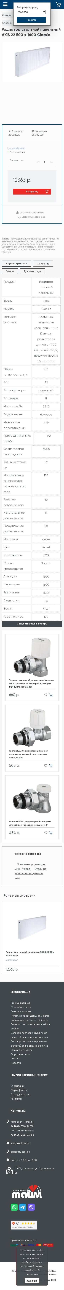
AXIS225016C (12, 960)
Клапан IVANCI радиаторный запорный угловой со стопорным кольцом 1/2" (30, 823)
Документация (32, 271)
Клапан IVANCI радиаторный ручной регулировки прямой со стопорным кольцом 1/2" (28, 754)
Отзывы (10, 271)
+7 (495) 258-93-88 (22, 1134)
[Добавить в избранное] (44, 695)
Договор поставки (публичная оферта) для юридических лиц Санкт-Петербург (29, 1045)
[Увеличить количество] (51, 162)
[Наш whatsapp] (15, 1208)
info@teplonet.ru (20, 1143)
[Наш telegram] (23, 1208)
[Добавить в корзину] (52, 695)
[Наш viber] (32, 1208)
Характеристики (16, 263)
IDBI (53, 1280)
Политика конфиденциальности (30, 1015)
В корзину (32, 191)
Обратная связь (20, 1054)
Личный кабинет (20, 1002)
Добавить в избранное (33, 217)
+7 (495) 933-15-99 (22, 1126)
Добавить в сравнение (32, 212)
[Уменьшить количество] (38, 162)
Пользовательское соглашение (30, 1020)
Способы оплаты (21, 1007)
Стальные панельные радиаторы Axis (30, 873)
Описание (43, 263)
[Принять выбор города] (31, 20)
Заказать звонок (20, 1151)
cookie (36, 1262)
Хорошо (31, 1281)
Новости (16, 1062)
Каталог (7, 15)
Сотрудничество (21, 1094)
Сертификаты (19, 1090)
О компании (18, 1085)
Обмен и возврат (21, 1011)
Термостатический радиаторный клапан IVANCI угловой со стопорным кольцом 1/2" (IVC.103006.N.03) (31, 683)
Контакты (16, 1098)
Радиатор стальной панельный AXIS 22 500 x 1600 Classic (30, 954)
